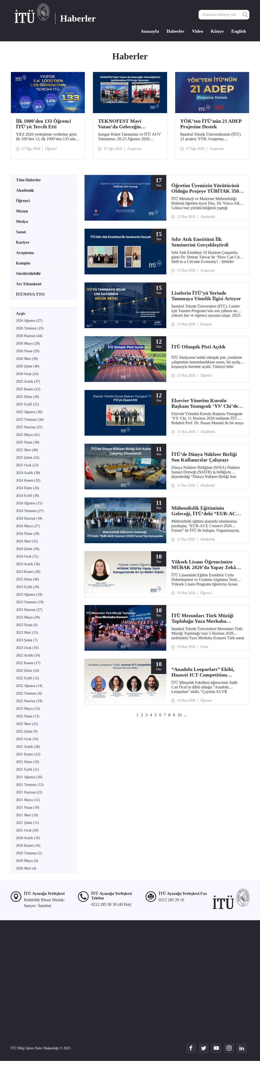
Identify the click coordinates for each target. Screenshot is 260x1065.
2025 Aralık (28, 381)
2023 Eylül (27, 587)
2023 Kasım (28, 572)
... (185, 715)
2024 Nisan (27, 534)
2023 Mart (27, 632)
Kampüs (23, 263)
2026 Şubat (27, 366)
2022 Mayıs (28, 709)
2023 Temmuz (30, 602)
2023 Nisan (27, 625)
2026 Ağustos (29, 321)
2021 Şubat (27, 823)
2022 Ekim (27, 670)
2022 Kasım (28, 663)
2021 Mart (27, 815)
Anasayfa (150, 31)
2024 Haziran (29, 518)
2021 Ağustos (29, 777)
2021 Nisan (27, 807)
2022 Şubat (27, 731)
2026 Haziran (29, 336)
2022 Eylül (27, 678)
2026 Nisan (27, 351)
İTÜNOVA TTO (30, 294)
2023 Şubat (27, 640)
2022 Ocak (27, 739)
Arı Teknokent (28, 284)
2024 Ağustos (29, 503)
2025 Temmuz (30, 419)
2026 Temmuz (30, 328)
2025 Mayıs (28, 435)
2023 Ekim (27, 579)
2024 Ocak (27, 556)
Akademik (25, 190)
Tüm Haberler (28, 180)
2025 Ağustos (29, 412)
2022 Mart (27, 724)
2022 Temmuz (29, 693)
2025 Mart (27, 450)
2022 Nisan (27, 716)
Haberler (175, 31)
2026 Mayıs (28, 343)
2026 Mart (27, 359)
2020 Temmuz (29, 853)
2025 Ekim (27, 397)
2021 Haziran (29, 792)
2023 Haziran (29, 610)
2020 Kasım (28, 845)
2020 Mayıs (27, 861)
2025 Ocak (27, 465)
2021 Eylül (27, 769)
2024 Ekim (27, 488)
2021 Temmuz (30, 785)
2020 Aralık (28, 838)
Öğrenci (23, 201)
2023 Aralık (28, 564)
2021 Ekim (27, 762)
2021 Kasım (28, 754)
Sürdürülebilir (28, 273)
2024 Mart (27, 541)
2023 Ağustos (29, 594)
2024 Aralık (28, 473)
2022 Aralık (28, 655)
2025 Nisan (27, 442)
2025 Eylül (27, 404)
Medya (22, 221)
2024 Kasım (28, 480)
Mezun (22, 211)
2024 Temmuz (30, 511)
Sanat (21, 232)
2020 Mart (26, 868)
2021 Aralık (28, 747)
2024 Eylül (27, 496)
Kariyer (22, 242)
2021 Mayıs (28, 800)
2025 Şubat (27, 457)
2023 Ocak (27, 648)
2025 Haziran (29, 427)
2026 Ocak (27, 374)
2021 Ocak (27, 830)
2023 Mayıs (28, 617)
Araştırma (25, 253)
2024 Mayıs (28, 526)
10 (179, 715)
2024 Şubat (27, 549)
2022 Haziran (29, 701)
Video (197, 31)
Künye (217, 31)
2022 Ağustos (29, 686)
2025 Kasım (28, 389)
